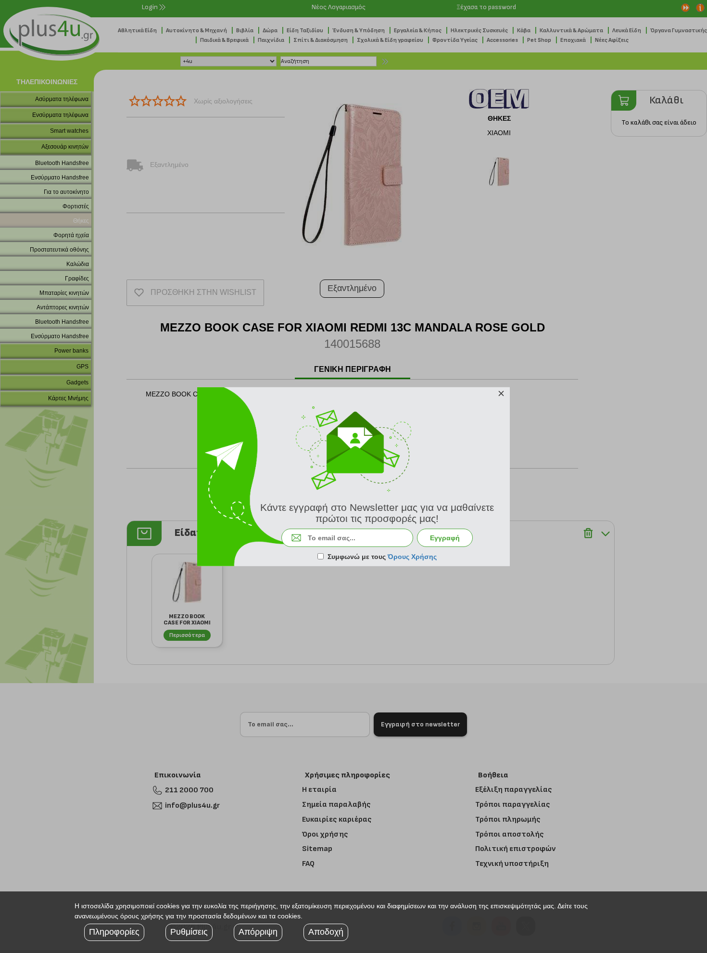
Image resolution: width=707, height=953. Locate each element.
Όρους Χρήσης (412, 556)
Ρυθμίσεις (189, 932)
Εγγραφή (445, 538)
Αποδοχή (325, 932)
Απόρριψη (258, 932)
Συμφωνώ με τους (382, 556)
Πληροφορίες (114, 932)
